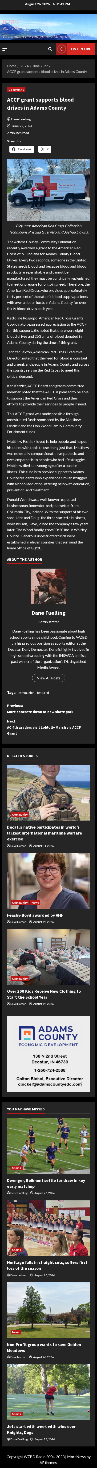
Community (16, 89)
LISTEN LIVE (81, 48)
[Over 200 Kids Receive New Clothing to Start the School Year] (48, 957)
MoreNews (76, 1456)
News (35, 902)
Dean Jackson (19, 1275)
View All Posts (48, 678)
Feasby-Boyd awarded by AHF (35, 915)
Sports (16, 1168)
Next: (44, 727)
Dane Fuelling (21, 119)
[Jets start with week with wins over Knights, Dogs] (48, 1392)
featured (43, 693)
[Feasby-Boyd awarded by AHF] (48, 881)
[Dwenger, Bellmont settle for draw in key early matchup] (48, 1146)
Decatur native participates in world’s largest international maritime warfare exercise (44, 833)
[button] (5, 49)
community (26, 693)
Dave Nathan (18, 846)
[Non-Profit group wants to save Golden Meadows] (48, 1310)
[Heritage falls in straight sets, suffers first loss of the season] (48, 1228)
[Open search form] (50, 49)
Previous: (40, 708)
